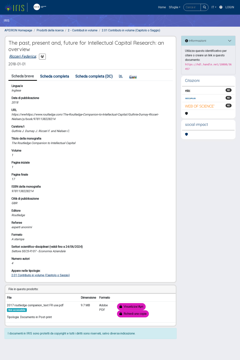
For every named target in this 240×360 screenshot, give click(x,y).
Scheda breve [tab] (22, 76)
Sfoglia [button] (173, 7)
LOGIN (229, 7)
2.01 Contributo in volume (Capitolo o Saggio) (131, 30)
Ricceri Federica (22, 56)
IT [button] (213, 7)
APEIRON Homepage (18, 30)
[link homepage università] (40, 7)
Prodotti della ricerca (50, 30)
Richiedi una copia (134, 314)
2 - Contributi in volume (83, 30)
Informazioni (197, 40)
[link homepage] (15, 7)
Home (162, 7)
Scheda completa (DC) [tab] (94, 76)
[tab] (121, 76)
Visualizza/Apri (132, 306)
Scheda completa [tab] (54, 76)
